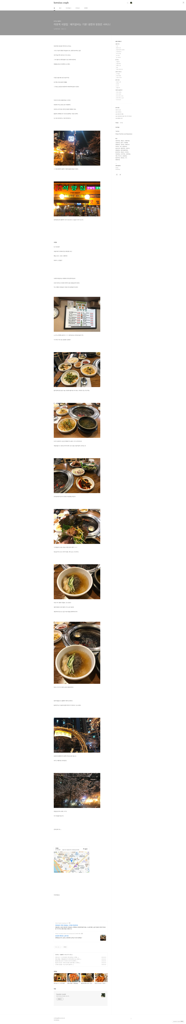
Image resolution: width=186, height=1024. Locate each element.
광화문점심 (118, 150)
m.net (117, 85)
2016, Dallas (118, 92)
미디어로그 (68, 8)
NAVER (117, 84)
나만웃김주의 (118, 51)
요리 (121, 146)
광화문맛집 (118, 144)
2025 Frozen (118, 110)
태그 (60, 8)
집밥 (117, 67)
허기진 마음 (118, 53)
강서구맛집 (123, 154)
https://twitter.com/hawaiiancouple (125, 134)
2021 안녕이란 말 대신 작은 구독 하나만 (124, 116)
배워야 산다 (118, 48)
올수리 (122, 142)
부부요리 (117, 146)
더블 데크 (118, 87)
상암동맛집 (118, 142)
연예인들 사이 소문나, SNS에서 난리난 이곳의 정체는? (68, 938)
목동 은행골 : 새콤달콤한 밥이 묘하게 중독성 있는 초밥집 (67, 959)
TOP (131, 1018)
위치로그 (78, 8)
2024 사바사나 (118, 112)
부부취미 (127, 152)
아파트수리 (127, 144)
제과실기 (122, 152)
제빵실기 (122, 140)
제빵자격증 (127, 140)
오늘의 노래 (118, 82)
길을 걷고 (118, 44)
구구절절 (118, 73)
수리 (126, 157)
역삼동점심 (118, 154)
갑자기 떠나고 (118, 71)
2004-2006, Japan (120, 97)
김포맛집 (122, 144)
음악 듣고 (118, 80)
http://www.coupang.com (61, 923)
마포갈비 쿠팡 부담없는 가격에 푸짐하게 (66, 925)
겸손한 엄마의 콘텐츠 (120, 49)
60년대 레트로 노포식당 (62, 936)
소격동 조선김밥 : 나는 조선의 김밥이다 (63, 964)
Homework (118, 99)
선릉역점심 (128, 154)
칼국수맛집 (118, 148)
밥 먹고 (57, 954)
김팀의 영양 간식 (119, 69)
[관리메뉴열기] (183, 2)
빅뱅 (116, 156)
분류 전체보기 (118, 41)
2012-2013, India (119, 96)
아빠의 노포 (118, 65)
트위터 (120, 174)
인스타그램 (117, 174)
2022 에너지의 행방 (119, 114)
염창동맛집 (118, 159)
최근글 (117, 122)
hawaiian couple (61, 3)
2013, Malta (118, 94)
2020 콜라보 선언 (119, 118)
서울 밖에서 (118, 63)
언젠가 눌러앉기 (119, 90)
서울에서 (62, 954)
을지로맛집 (118, 152)
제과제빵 (126, 142)
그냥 (117, 46)
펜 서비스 (118, 55)
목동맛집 (122, 157)
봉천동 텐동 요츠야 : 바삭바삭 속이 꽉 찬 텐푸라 (65, 961)
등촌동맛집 (124, 146)
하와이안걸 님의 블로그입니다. (62, 996)
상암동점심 (124, 156)
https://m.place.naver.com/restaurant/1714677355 (68, 933)
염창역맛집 (123, 148)
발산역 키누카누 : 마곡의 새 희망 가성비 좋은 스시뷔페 (67, 962)
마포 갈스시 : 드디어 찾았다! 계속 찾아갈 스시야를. (66, 957)
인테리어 (127, 148)
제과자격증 (118, 140)
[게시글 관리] (60, 947)
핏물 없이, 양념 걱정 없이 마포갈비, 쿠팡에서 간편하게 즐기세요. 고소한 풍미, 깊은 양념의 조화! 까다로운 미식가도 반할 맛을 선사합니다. (80, 928)
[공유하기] (58, 947)
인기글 (121, 122)
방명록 (86, 8)
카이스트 (120, 156)
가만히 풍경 (118, 75)
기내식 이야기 (119, 77)
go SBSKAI (118, 57)
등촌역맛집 (118, 157)
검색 (128, 3)
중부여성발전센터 (124, 150)
